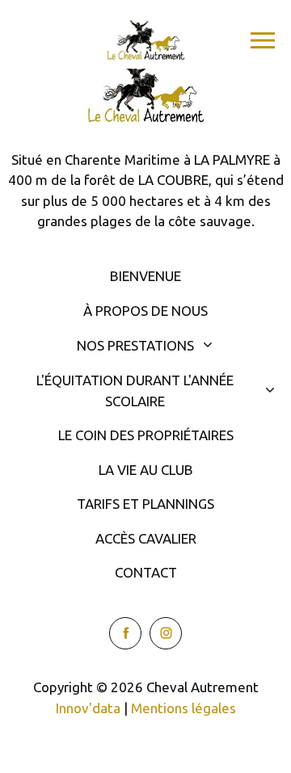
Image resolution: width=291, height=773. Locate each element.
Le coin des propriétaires (146, 435)
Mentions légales (183, 708)
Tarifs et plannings (145, 503)
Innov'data (88, 708)
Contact (146, 572)
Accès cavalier (145, 538)
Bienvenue (145, 276)
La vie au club (146, 469)
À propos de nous (145, 310)
